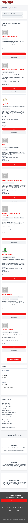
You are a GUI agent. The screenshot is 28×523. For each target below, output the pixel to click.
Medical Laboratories (7, 423)
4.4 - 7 (4, 126)
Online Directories (10, 507)
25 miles (5, 373)
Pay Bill (18, 510)
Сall (14, 54)
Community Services (7, 410)
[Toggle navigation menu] (26, 2)
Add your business (14, 500)
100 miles (6, 377)
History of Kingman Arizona (8, 427)
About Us (17, 507)
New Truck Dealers (6, 419)
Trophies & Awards (6, 408)
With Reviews (7, 384)
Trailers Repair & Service (7, 406)
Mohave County (13, 7)
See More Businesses (14, 359)
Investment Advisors (7, 414)
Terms (9, 510)
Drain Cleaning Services (7, 404)
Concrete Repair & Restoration (9, 412)
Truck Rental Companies (7, 421)
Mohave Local (4, 7)
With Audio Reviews (8, 387)
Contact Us (23, 507)
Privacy (14, 510)
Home (3, 507)
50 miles (5, 375)
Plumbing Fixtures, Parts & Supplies (10, 416)
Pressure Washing (6, 418)
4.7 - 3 (4, 276)
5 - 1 (4, 236)
